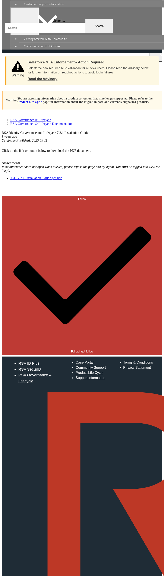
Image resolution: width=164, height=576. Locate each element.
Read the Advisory (42, 79)
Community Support (91, 367)
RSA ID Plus (29, 363)
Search (99, 26)
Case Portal (85, 362)
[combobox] (59, 28)
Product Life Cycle (30, 102)
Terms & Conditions (138, 362)
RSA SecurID (29, 369)
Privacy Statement (137, 367)
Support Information (90, 378)
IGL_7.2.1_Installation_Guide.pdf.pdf (36, 178)
